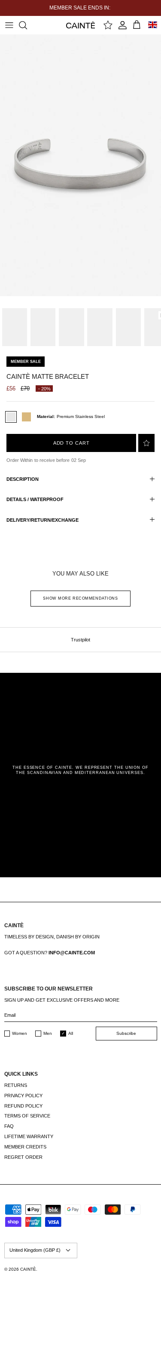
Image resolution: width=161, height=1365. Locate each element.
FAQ (9, 1126)
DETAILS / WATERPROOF (35, 499)
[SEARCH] (27, 25)
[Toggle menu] (9, 25)
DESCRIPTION (22, 479)
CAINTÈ (28, 1269)
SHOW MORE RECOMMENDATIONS (80, 598)
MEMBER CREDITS (25, 1146)
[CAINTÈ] (80, 24)
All (70, 1033)
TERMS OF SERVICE (27, 1115)
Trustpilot (80, 639)
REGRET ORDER (23, 1157)
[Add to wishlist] (146, 443)
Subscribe (126, 1033)
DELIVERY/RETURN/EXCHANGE (42, 520)
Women (19, 1033)
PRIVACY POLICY (23, 1095)
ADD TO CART (71, 443)
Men (47, 1033)
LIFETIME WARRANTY (28, 1136)
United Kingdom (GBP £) (35, 1250)
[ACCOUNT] (122, 25)
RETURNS (15, 1085)
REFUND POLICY (23, 1105)
